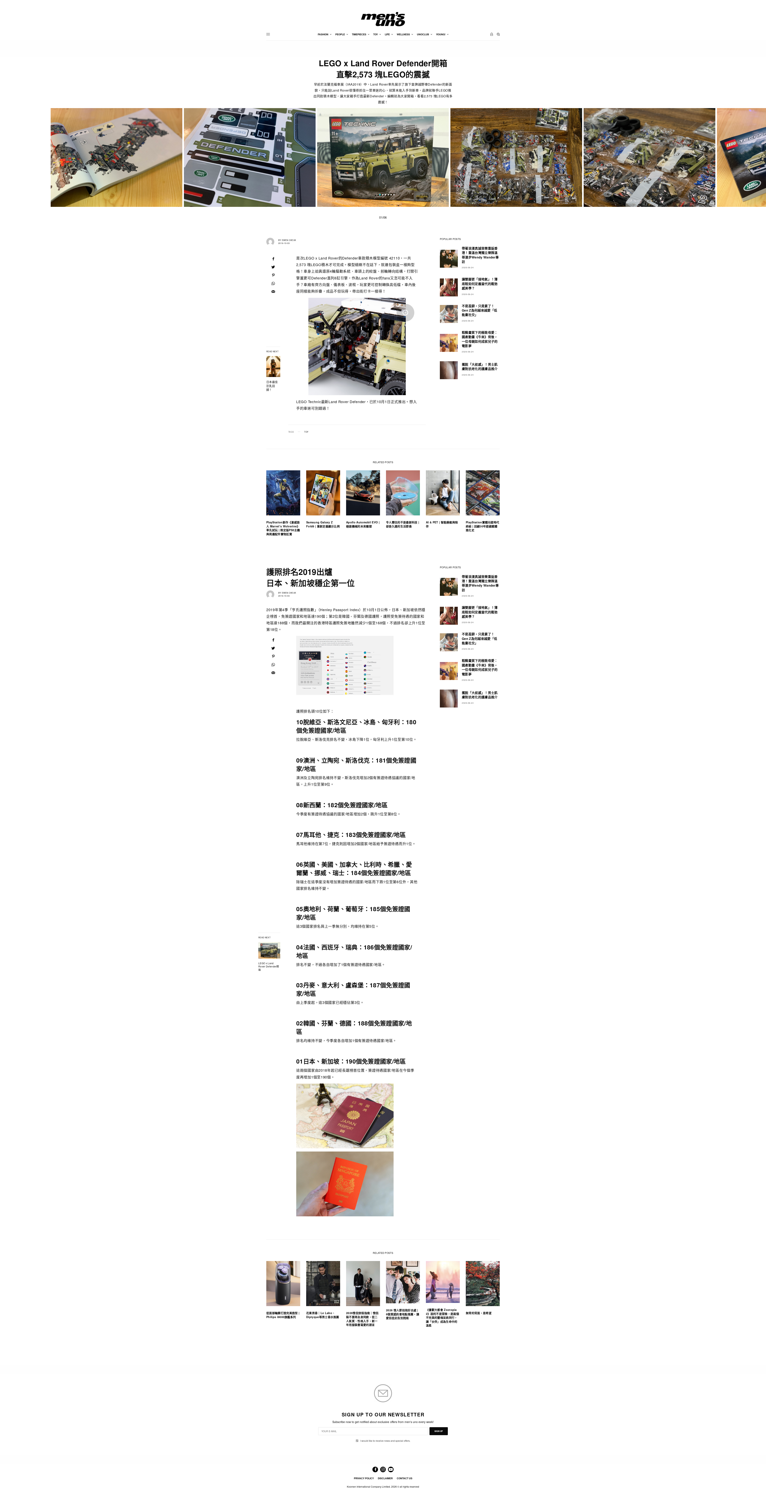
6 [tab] (394, 195)
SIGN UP (438, 1431)
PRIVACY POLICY (364, 1478)
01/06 (383, 217)
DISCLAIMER (385, 1478)
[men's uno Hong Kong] (383, 19)
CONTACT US (404, 1478)
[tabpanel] (383, 157)
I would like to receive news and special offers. (385, 1441)
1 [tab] (380, 195)
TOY (306, 432)
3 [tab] (385, 195)
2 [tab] (382, 195)
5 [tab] (391, 195)
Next (604, 157)
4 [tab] (388, 195)
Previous (161, 157)
